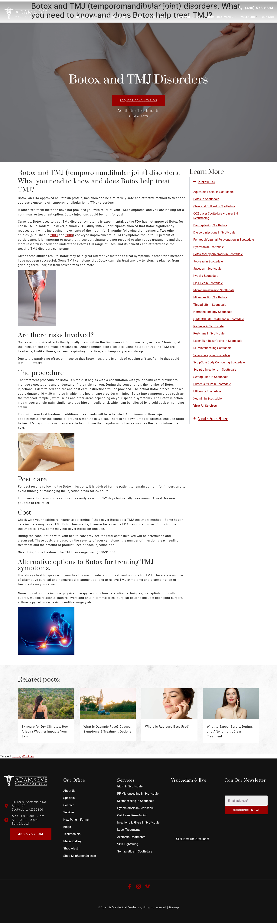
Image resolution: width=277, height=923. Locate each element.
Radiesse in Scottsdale (208, 326)
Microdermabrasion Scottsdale (213, 290)
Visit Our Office (213, 419)
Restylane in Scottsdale (208, 333)
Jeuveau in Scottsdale (208, 261)
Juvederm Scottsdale (207, 268)
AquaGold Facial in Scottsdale (213, 192)
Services (206, 182)
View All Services (205, 405)
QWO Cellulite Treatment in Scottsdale (218, 319)
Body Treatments (220, 16)
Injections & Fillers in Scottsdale (138, 822)
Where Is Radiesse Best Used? (167, 726)
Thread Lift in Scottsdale (209, 304)
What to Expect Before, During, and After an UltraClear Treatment (230, 731)
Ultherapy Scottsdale (207, 391)
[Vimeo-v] (147, 886)
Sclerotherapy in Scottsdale (211, 355)
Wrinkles (28, 756)
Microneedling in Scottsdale (135, 801)
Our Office (197, 7)
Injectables (85, 16)
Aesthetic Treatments (152, 16)
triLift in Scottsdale (129, 786)
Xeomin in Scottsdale (207, 398)
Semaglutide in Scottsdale (210, 377)
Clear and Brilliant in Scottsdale (214, 206)
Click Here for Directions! (192, 839)
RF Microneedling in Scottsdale (137, 793)
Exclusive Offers (221, 7)
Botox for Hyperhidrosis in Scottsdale (218, 254)
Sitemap (173, 907)
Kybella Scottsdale (205, 276)
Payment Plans (165, 7)
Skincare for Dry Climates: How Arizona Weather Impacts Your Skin (45, 731)
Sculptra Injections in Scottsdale (214, 369)
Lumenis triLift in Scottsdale (212, 384)
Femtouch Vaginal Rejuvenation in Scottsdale (223, 239)
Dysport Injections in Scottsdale (214, 232)
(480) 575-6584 (259, 8)
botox (16, 756)
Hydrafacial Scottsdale (208, 247)
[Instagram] (138, 886)
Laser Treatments (115, 16)
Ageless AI (146, 7)
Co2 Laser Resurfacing (132, 815)
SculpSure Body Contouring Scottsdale (219, 362)
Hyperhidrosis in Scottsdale (135, 808)
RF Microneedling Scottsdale (212, 348)
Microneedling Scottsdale (210, 297)
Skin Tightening (188, 16)
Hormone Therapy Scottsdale (212, 312)
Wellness (247, 16)
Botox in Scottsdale (206, 199)
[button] (224, 182)
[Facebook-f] (129, 886)
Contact (268, 16)
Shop (181, 7)
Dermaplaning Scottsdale (210, 225)
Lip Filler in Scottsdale (208, 283)
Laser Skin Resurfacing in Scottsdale (217, 341)
